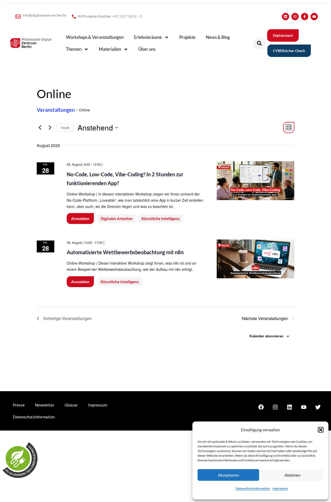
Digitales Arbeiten (117, 218)
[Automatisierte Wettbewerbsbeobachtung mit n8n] (255, 258)
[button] (320, 429)
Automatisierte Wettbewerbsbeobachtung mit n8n (125, 252)
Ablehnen (292, 475)
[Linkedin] (285, 16)
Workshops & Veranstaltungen (95, 37)
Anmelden (80, 218)
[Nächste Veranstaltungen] (50, 128)
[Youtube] (314, 16)
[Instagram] (295, 16)
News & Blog (218, 37)
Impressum (280, 488)
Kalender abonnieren (266, 336)
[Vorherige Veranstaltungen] (40, 128)
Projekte (187, 37)
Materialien (110, 49)
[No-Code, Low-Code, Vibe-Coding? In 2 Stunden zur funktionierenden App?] (255, 180)
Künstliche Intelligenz (160, 218)
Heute (65, 127)
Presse (19, 405)
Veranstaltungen (56, 110)
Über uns (146, 49)
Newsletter (44, 405)
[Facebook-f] (304, 16)
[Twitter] (317, 407)
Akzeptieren (228, 475)
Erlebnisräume (148, 37)
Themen (73, 49)
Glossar (71, 405)
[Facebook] (260, 407)
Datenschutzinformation (253, 488)
